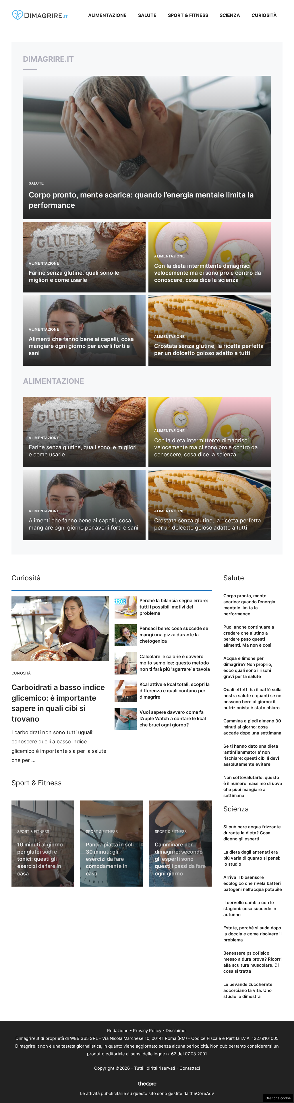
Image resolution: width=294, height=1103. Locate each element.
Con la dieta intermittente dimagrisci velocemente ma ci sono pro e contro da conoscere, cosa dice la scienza (207, 273)
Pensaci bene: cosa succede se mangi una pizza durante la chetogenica (174, 634)
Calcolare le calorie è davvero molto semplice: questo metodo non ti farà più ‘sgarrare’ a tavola (175, 663)
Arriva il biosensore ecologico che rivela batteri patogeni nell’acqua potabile (252, 883)
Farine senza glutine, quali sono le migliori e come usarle (74, 276)
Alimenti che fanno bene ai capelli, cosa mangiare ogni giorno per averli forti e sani (81, 346)
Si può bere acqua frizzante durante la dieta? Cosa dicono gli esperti (252, 833)
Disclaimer (176, 1030)
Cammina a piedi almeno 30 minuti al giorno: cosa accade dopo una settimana (252, 727)
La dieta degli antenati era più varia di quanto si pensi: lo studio (251, 858)
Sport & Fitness (188, 15)
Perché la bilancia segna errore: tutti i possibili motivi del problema (174, 607)
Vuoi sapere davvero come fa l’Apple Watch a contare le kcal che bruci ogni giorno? (173, 718)
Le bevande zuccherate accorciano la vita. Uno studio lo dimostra (247, 990)
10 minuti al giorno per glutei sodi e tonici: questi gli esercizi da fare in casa (40, 859)
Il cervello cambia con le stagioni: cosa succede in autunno (249, 908)
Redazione (118, 1030)
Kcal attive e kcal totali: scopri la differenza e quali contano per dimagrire (175, 690)
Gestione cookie (278, 1098)
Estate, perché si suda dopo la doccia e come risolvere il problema (252, 934)
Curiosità (264, 15)
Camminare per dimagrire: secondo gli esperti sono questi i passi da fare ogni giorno (180, 859)
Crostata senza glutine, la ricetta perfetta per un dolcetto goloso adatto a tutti (209, 349)
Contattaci (189, 1068)
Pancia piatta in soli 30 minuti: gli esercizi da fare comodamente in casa (110, 859)
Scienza (230, 15)
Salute (147, 15)
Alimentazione (107, 15)
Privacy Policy (147, 1030)
